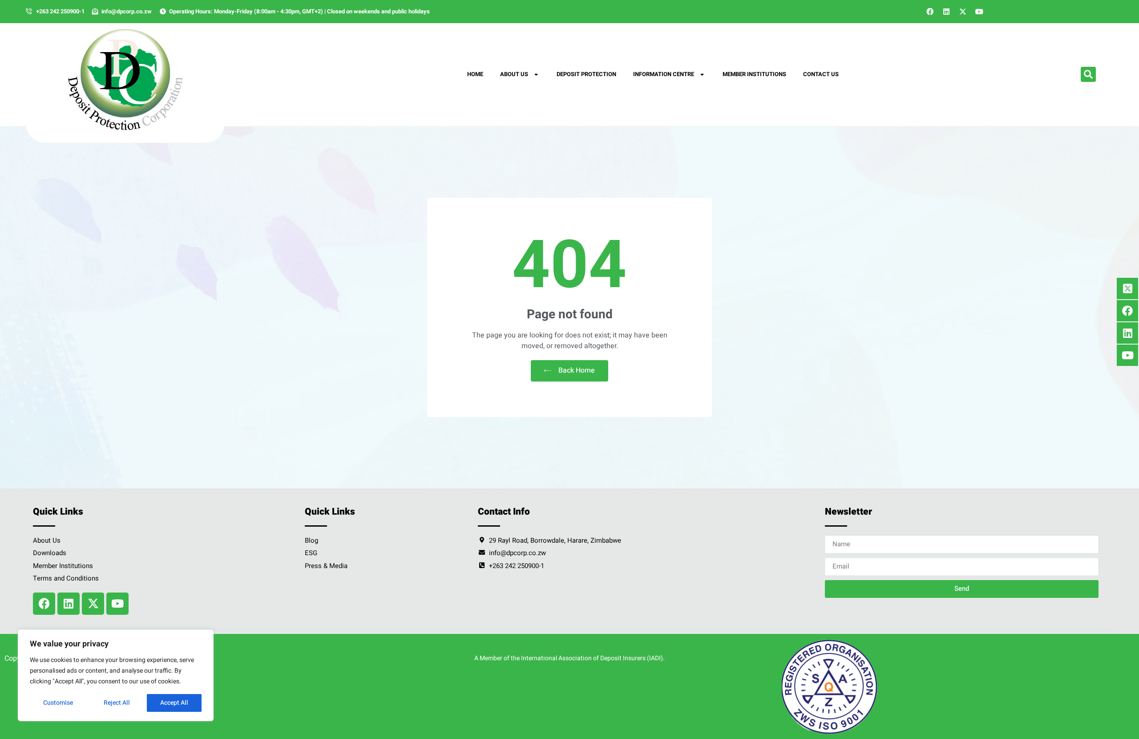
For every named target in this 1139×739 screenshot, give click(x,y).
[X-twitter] (963, 11)
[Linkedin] (946, 11)
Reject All (117, 702)
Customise (58, 702)
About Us (514, 74)
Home (475, 74)
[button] (1088, 74)
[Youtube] (979, 11)
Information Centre (663, 74)
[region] (116, 675)
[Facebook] (930, 11)
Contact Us (821, 74)
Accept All (174, 702)
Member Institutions (754, 74)
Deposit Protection (586, 74)
